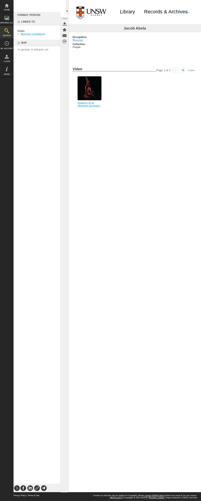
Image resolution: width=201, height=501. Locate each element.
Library (127, 11)
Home (7, 10)
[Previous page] (173, 70)
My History (7, 48)
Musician (78, 40)
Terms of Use (33, 495)
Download (65, 24)
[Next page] (178, 70)
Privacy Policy (20, 495)
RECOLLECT (116, 497)
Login (7, 61)
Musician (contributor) (33, 33)
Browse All (6, 23)
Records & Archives (166, 11)
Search (7, 35)
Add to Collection (65, 30)
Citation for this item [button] (65, 41)
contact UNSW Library (154, 495)
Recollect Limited (156, 497)
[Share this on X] (17, 488)
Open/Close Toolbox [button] (67, 7)
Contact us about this (65, 36)
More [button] (7, 74)
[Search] (183, 70)
